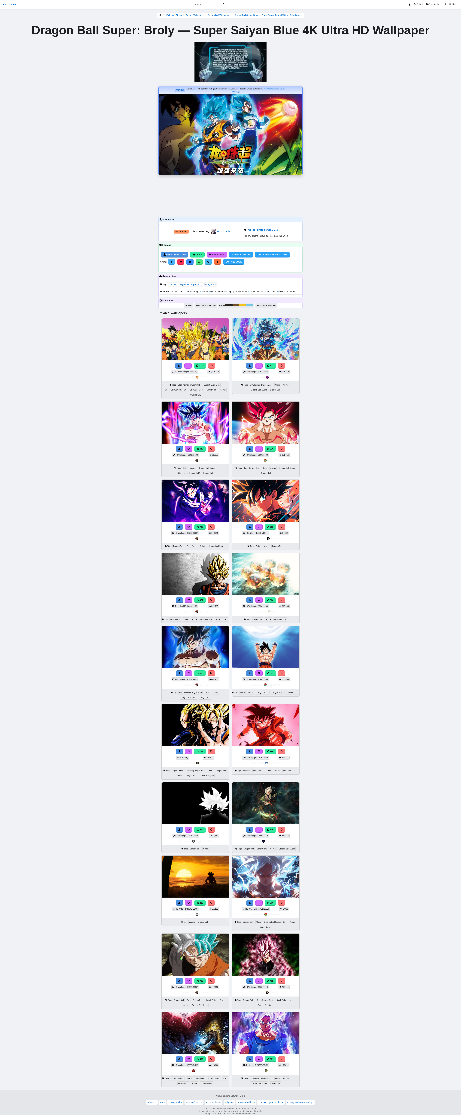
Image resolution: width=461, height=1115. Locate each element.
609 (271, 829)
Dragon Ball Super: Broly (191, 284)
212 (201, 903)
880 (271, 751)
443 (201, 449)
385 (271, 527)
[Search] (224, 4)
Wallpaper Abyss (174, 15)
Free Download (176, 254)
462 (271, 981)
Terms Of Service (194, 1102)
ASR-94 (203, 460)
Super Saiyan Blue (212, 385)
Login (444, 4)
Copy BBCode (234, 262)
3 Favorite (217, 254)
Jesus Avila (223, 231)
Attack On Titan (256, 291)
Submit (419, 4)
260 (271, 903)
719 (201, 981)
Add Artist (181, 231)
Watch (213, 291)
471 (201, 600)
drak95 (203, 377)
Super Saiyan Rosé (265, 1000)
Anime (173, 284)
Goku (201, 390)
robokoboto (273, 460)
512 (271, 365)
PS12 (274, 611)
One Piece (271, 291)
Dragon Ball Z (195, 395)
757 (201, 751)
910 (271, 449)
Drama (221, 291)
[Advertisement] (230, 195)
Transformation (291, 693)
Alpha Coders (9, 4)
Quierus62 (274, 1070)
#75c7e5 (249, 305)
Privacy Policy (175, 1102)
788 (201, 527)
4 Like (198, 254)
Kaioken (246, 771)
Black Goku (192, 546)
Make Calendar (241, 254)
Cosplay (230, 291)
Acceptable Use (213, 1102)
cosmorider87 (203, 1070)
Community (433, 4)
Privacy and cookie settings (300, 1102)
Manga (195, 291)
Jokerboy (274, 763)
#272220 (229, 305)
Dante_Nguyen (274, 841)
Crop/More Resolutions (272, 254)
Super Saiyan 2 (177, 1078)
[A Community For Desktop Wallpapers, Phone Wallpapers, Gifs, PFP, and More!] (160, 15)
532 (201, 1059)
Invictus (273, 377)
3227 (201, 365)
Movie (173, 291)
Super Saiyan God (173, 390)
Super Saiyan (190, 390)
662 (271, 673)
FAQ (162, 1102)
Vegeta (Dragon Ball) (196, 771)
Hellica (203, 763)
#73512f (236, 305)
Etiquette (229, 1102)
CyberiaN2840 (204, 841)
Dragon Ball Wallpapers (219, 15)
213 (201, 829)
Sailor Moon (241, 291)
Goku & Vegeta (207, 776)
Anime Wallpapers (195, 15)
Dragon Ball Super (259, 390)
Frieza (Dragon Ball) (195, 1078)
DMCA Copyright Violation (270, 1102)
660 (271, 600)
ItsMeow (204, 914)
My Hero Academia (286, 291)
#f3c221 (242, 305)
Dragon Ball (211, 284)
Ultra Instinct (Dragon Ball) (189, 385)
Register (453, 4)
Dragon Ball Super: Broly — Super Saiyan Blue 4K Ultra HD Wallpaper (268, 15)
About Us (152, 1102)
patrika (274, 538)
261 (271, 1059)
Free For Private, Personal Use (262, 230)
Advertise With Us (246, 1102)
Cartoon (204, 291)
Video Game (184, 291)
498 (201, 673)
